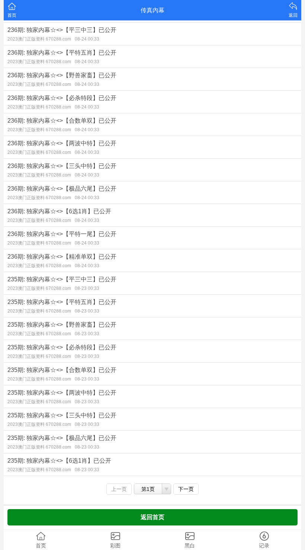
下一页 (186, 489)
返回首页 (152, 517)
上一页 (119, 489)
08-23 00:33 (87, 288)
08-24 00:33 (87, 39)
